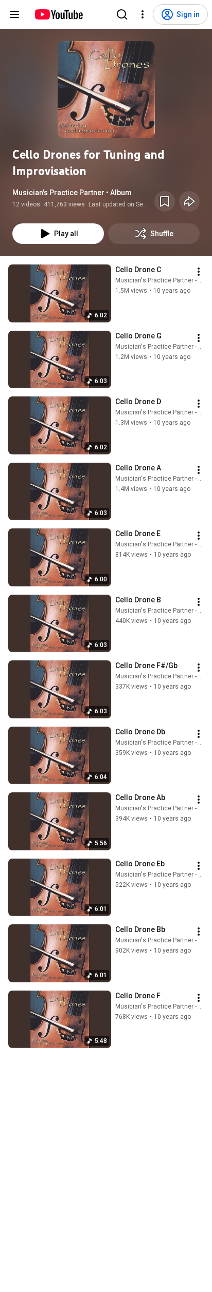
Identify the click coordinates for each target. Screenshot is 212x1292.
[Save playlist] (164, 201)
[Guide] (14, 14)
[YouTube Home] (58, 14)
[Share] (189, 201)
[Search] (122, 14)
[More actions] (198, 271)
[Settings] (142, 14)
